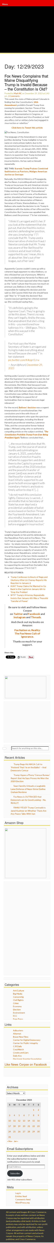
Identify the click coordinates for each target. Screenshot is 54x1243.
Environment (19, 1012)
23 (38, 1126)
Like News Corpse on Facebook (26, 1064)
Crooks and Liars (20, 1052)
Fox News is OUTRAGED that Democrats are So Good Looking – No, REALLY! (28, 799)
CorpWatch (18, 1049)
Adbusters (18, 1030)
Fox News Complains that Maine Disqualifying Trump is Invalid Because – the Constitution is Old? (26, 82)
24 (9, 1131)
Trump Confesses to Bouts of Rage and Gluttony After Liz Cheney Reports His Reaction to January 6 (29, 580)
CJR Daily (17, 1046)
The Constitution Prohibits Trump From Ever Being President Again (26, 434)
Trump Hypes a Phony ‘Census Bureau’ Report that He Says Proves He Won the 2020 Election (30, 778)
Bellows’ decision (27, 407)
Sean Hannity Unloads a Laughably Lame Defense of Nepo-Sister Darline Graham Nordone (28, 789)
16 (38, 1120)
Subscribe (15, 1173)
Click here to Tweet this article (27, 127)
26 (19, 1131)
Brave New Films (20, 1036)
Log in (18, 1193)
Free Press (18, 1019)
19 (19, 1126)
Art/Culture (18, 990)
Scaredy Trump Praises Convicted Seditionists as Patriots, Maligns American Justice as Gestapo (26, 171)
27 (24, 1131)
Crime (16, 1003)
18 (14, 1126)
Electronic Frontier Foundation (27, 1059)
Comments (15, 96)
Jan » (16, 1141)
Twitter (18, 613)
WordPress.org (22, 1202)
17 (9, 1126)
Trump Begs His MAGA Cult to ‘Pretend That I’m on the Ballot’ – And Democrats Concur (28, 767)
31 (9, 1137)
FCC (15, 1016)
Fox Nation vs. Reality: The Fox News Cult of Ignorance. (27, 633)
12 (19, 1120)
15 (33, 1120)
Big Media (17, 993)
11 (14, 1120)
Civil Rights (18, 1000)
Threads (36, 617)
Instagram (20, 617)
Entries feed (21, 1196)
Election (17, 1009)
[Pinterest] (49, 4)
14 (29, 1120)
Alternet (17, 1033)
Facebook (34, 613)
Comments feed (22, 1199)
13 (24, 1120)
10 (9, 1120)
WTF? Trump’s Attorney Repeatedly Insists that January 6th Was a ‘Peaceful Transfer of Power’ (29, 598)
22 (33, 1126)
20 (24, 1126)
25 (14, 1131)
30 (38, 1131)
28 (29, 1131)
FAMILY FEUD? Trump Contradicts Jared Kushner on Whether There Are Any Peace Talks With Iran (28, 810)
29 (33, 1131)
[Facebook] (48, 4)
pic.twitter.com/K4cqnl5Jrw (23, 360)
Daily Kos (17, 1055)
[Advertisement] (27, 721)
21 (29, 1126)
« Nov (9, 1141)
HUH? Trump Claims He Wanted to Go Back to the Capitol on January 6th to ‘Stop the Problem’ (28, 589)
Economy (17, 1006)
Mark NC (18, 93)
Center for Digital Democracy (26, 1040)
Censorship (18, 997)
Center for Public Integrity (25, 1043)
